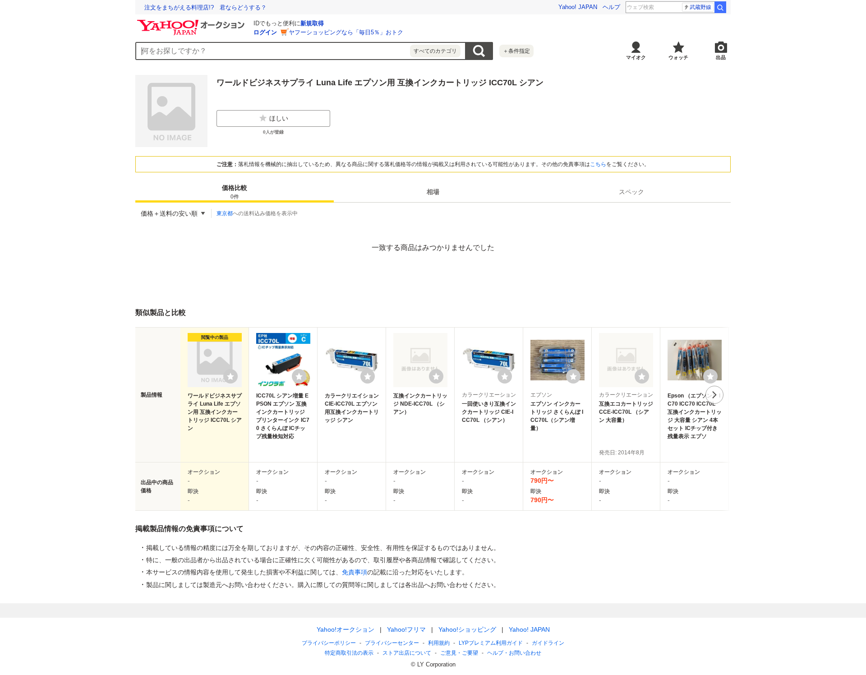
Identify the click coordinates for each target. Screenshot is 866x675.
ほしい (278, 118)
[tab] (234, 191)
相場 (433, 191)
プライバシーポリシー (329, 643)
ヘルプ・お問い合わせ (514, 653)
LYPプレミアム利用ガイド (491, 643)
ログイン (265, 32)
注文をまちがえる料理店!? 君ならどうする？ (205, 7)
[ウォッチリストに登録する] (230, 376)
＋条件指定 (516, 51)
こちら (598, 164)
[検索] (720, 7)
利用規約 (439, 643)
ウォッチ (678, 57)
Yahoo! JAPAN (577, 7)
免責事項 (354, 572)
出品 (721, 57)
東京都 (224, 213)
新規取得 (312, 23)
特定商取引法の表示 (349, 653)
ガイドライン (548, 643)
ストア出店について (406, 653)
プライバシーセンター (392, 643)
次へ (714, 395)
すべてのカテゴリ (435, 51)
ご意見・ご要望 (459, 653)
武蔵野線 (700, 7)
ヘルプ (611, 7)
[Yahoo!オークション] (192, 22)
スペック (631, 191)
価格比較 (234, 192)
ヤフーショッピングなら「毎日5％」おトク (346, 32)
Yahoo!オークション (345, 629)
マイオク (636, 57)
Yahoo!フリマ (406, 629)
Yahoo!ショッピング (467, 629)
